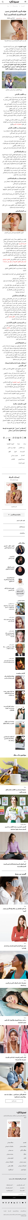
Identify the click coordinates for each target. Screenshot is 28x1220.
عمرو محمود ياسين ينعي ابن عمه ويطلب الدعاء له (9, 661)
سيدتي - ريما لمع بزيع (21, 18)
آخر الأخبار (10, 1169)
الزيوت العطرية (16, 382)
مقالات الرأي (22, 543)
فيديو (24, 1142)
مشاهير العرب (11, 617)
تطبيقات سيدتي (9, 1162)
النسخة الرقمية (14, 507)
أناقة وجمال (22, 1190)
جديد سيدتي (21, 600)
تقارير (25, 1158)
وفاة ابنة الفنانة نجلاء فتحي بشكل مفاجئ (9, 677)
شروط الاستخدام (23, 1211)
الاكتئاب (13, 459)
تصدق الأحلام (22, 527)
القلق (13, 317)
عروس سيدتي (14, 455)
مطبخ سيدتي (23, 1146)
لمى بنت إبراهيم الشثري (9, 548)
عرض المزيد (14, 1101)
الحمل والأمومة (9, 1190)
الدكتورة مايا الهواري (10, 569)
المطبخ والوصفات (9, 1188)
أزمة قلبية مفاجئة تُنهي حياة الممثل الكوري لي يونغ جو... (9, 738)
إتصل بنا (5, 1211)
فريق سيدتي (10, 1158)
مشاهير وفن (22, 1188)
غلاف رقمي (10, 1166)
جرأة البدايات (22, 533)
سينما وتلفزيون (11, 604)
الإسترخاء (22, 452)
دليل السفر (23, 1169)
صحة (18, 444)
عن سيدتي (10, 1150)
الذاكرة (8, 328)
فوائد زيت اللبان (11, 448)
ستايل (24, 1154)
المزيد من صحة (20, 874)
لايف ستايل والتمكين (20, 1185)
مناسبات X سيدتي (9, 1146)
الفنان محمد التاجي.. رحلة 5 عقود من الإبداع (8, 647)
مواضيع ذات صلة (20, 755)
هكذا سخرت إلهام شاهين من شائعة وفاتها (8, 723)
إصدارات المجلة (14, 477)
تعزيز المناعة (22, 463)
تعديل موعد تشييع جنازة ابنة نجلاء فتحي (9, 620)
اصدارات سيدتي (22, 1166)
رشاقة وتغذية (23, 825)
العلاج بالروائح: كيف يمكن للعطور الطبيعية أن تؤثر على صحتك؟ (14, 260)
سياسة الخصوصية (16, 1211)
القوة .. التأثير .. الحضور (21, 520)
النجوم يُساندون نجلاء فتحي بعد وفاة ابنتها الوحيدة (9, 634)
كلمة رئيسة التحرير (16, 515)
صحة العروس (21, 459)
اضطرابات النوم (18, 124)
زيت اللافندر (22, 448)
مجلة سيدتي (10, 1142)
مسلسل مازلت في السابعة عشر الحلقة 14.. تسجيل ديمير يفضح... (9, 607)
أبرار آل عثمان (11, 558)
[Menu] (25, 2)
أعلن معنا (9, 1211)
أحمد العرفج (11, 581)
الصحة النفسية (22, 244)
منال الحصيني (11, 590)
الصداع (23, 455)
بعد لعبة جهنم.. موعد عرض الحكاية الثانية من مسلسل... (8, 693)
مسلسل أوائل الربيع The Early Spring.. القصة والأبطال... (9, 708)
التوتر (10, 317)
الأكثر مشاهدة (20, 673)
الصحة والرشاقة (9, 1185)
